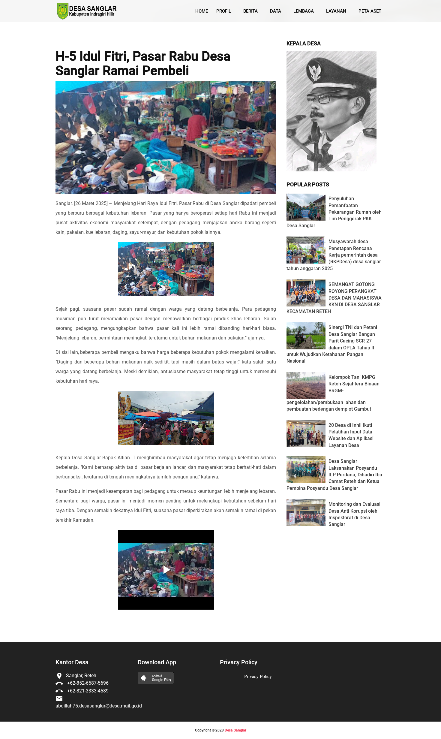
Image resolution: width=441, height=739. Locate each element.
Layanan (336, 11)
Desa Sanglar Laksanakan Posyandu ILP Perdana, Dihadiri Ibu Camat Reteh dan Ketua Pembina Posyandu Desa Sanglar (334, 474)
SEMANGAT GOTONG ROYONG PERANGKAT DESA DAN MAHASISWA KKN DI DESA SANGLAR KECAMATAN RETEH (334, 298)
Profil (223, 11)
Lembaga (303, 11)
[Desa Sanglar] (87, 11)
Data (275, 11)
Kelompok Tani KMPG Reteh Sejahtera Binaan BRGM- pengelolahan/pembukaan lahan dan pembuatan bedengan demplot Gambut (333, 393)
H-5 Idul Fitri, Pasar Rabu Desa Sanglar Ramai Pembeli (143, 63)
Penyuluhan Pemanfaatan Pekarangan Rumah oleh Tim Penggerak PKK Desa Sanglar (334, 212)
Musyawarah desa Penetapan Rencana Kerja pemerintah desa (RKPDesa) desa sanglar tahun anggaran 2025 (333, 255)
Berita (250, 11)
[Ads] (331, 170)
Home (201, 11)
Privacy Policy (258, 676)
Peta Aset (369, 11)
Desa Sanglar (235, 730)
